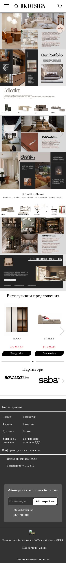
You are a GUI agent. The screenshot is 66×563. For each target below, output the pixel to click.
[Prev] (6, 30)
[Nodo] (17, 319)
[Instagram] (15, 473)
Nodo (17, 338)
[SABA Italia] (49, 381)
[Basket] (49, 319)
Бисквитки (29, 417)
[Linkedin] (23, 473)
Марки (27, 431)
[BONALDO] (17, 381)
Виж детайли (16, 353)
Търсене (7, 424)
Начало (7, 417)
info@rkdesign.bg (26, 459)
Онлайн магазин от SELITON (33, 559)
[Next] (59, 30)
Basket (49, 338)
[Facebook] (7, 473)
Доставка (8, 431)
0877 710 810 (26, 465)
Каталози (28, 424)
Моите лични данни (34, 547)
